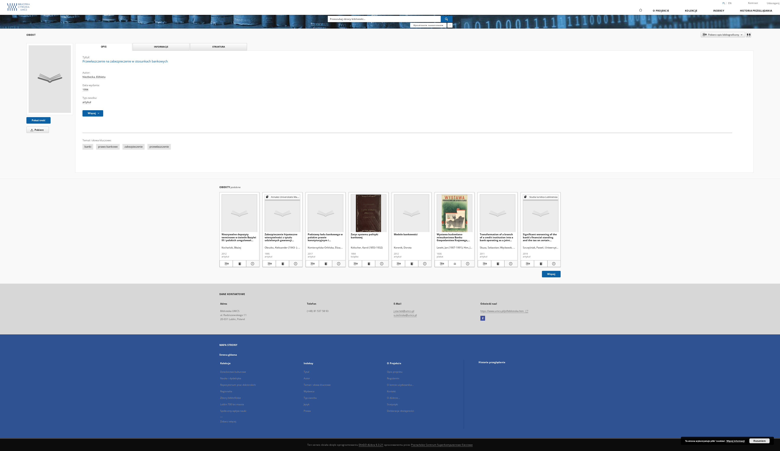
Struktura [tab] (218, 46)
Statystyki (392, 404)
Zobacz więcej (228, 421)
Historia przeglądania (756, 10)
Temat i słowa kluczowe (317, 385)
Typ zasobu (310, 398)
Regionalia (226, 391)
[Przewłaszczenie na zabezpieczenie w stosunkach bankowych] (50, 79)
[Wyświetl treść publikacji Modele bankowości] (411, 263)
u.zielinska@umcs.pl (405, 315)
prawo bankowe (108, 146)
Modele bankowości (406, 234)
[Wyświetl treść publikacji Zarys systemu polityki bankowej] (368, 263)
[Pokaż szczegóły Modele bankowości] (424, 263)
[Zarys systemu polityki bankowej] (368, 213)
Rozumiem (759, 441)
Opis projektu (394, 372)
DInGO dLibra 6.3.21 (371, 445)
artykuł (86, 102)
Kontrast (753, 3)
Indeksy (718, 10)
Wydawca (309, 391)
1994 (85, 89)
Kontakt (391, 391)
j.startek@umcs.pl (404, 311)
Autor (307, 378)
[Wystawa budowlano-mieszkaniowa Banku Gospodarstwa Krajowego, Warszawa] (454, 213)
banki (87, 146)
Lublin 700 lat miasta (232, 404)
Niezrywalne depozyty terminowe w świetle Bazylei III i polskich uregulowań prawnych (239, 237)
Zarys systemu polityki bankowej (364, 236)
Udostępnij (773, 3)
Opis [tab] (103, 46)
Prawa (307, 411)
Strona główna (228, 354)
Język (307, 404)
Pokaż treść (38, 120)
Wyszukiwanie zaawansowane (428, 25)
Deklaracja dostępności (400, 411)
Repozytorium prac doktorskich (238, 385)
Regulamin (393, 378)
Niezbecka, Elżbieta (93, 77)
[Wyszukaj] (447, 19)
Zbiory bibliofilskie (230, 398)
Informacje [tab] (161, 46)
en (730, 3)
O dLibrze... (393, 398)
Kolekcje (691, 10)
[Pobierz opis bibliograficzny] (226, 263)
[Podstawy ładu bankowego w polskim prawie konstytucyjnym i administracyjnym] (325, 213)
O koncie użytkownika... (400, 385)
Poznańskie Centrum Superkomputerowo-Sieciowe (442, 445)
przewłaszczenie (159, 146)
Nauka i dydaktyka (230, 378)
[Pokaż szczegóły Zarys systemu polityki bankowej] (381, 263)
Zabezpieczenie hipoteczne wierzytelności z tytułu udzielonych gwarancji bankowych (281, 237)
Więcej (551, 274)
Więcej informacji (735, 440)
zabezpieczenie (134, 146)
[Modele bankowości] (411, 213)
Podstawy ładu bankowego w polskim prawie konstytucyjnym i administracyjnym (325, 237)
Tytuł (306, 372)
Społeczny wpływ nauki (233, 411)
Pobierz (39, 130)
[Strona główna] (640, 10)
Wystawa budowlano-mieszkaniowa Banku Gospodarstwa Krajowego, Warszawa (452, 237)
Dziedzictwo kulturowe (233, 372)
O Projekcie (661, 10)
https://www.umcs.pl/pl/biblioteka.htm (502, 311)
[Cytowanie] (748, 34)
